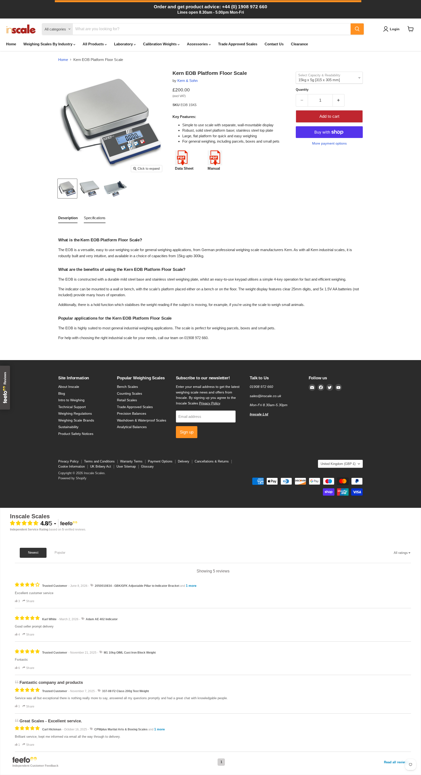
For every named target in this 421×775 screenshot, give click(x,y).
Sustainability (68, 427)
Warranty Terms (131, 461)
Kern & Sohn (187, 80)
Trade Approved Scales (237, 44)
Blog (61, 393)
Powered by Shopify (72, 478)
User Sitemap (126, 466)
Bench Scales (127, 387)
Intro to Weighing (71, 400)
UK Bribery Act (100, 466)
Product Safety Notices (75, 434)
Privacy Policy (209, 403)
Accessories (198, 44)
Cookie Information (71, 466)
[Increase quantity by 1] (339, 100)
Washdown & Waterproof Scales (141, 420)
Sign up (186, 432)
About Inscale (68, 387)
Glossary (147, 466)
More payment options (329, 143)
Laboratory (124, 44)
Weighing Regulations (75, 413)
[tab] (67, 219)
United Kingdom (338, 464)
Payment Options (160, 461)
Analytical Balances (132, 427)
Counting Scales (129, 393)
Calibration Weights (160, 44)
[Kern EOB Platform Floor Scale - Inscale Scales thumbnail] (67, 188)
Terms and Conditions (99, 461)
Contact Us (274, 44)
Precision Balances (131, 413)
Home (11, 44)
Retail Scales (127, 400)
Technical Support (72, 407)
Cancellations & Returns (212, 461)
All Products (94, 44)
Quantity (302, 89)
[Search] (357, 29)
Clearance (299, 44)
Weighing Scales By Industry (48, 44)
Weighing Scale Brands (76, 420)
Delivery (183, 461)
